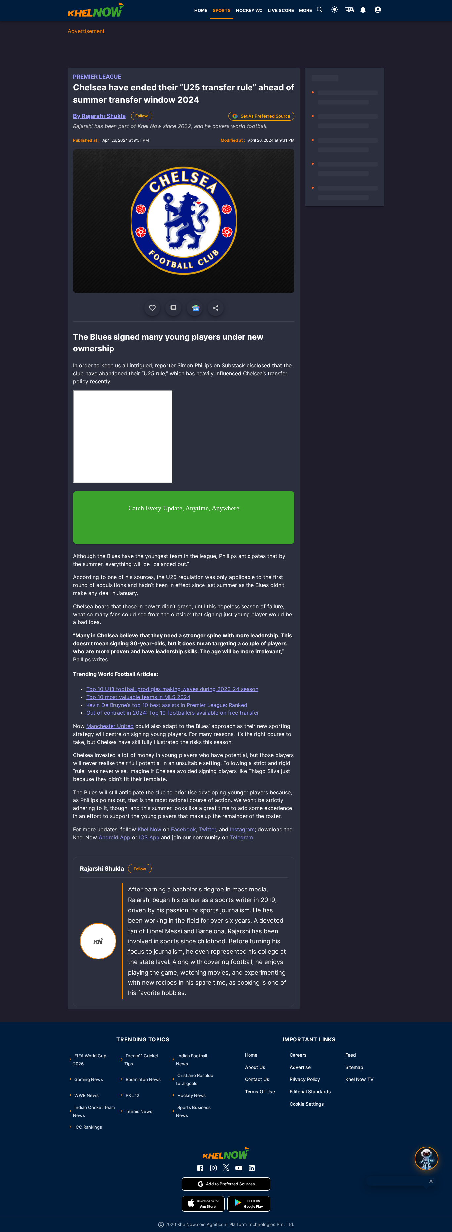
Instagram (242, 829)
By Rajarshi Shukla (99, 116)
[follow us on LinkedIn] (252, 1168)
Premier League (97, 76)
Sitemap (354, 1067)
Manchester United (110, 726)
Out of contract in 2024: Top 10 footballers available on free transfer (172, 712)
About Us (255, 1067)
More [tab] (305, 10)
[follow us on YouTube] (239, 1168)
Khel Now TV (359, 1079)
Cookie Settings (307, 1104)
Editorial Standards (310, 1091)
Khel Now (149, 829)
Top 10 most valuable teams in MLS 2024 (138, 697)
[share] (216, 308)
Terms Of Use (260, 1091)
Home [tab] (200, 10)
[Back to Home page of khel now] (96, 10)
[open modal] (426, 1158)
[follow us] (195, 308)
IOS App (149, 837)
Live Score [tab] (281, 10)
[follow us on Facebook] (200, 1168)
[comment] (173, 308)
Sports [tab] (222, 10)
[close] (431, 1181)
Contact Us (257, 1079)
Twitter (207, 829)
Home (251, 1055)
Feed (350, 1055)
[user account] (377, 11)
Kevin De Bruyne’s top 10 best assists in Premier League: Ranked (166, 705)
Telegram (241, 837)
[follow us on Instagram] (213, 1168)
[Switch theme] (334, 10)
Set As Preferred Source (265, 116)
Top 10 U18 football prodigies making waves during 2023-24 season (172, 689)
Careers (298, 1055)
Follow (141, 116)
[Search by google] (320, 10)
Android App (114, 837)
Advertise (300, 1067)
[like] (152, 308)
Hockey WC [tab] (249, 10)
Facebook (183, 829)
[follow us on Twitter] (226, 1168)
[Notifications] (362, 11)
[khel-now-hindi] (349, 10)
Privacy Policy (305, 1079)
